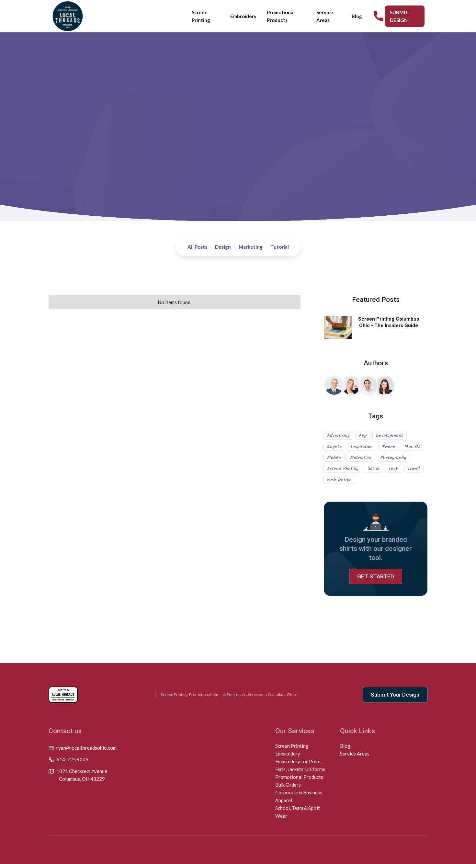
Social (374, 468)
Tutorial (279, 247)
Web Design (339, 479)
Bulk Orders (288, 785)
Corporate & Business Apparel (298, 796)
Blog (357, 16)
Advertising (338, 435)
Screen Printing (201, 16)
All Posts (197, 247)
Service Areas (324, 16)
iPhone (388, 446)
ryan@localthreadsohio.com (86, 748)
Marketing (251, 247)
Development (389, 435)
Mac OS (412, 446)
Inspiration (362, 446)
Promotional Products (281, 16)
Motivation (360, 457)
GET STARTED (375, 576)
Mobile (334, 457)
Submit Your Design (395, 694)
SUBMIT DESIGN (399, 16)
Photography (393, 457)
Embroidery (243, 16)
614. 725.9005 (72, 759)
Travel (414, 468)
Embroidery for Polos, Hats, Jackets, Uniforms (300, 765)
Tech (394, 468)
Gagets (334, 446)
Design (223, 247)
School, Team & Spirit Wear (297, 812)
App (363, 435)
